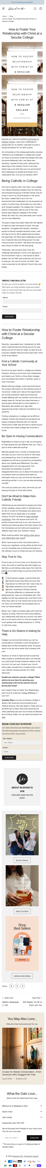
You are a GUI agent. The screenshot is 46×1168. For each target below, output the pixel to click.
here (3, 717)
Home (4, 16)
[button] (3, 584)
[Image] (22, 834)
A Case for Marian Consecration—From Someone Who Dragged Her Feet (21, 1071)
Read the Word (22, 911)
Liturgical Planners (20, 2)
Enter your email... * (12, 1136)
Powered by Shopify (31, 1155)
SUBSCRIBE (9, 317)
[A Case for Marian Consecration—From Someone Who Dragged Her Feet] (22, 1047)
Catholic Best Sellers (22, 976)
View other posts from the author (22, 796)
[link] (11, 986)
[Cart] (40, 8)
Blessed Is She (18, 1155)
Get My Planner (22, 860)
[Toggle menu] (3, 8)
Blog (11, 16)
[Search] (34, 8)
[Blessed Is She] (17, 8)
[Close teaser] (6, 573)
